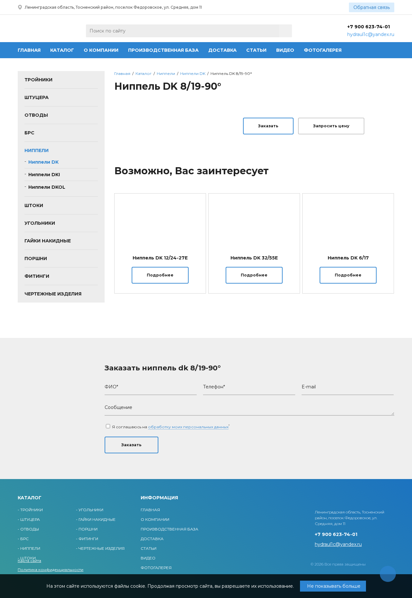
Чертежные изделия (52, 294)
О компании (101, 50)
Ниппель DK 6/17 (348, 258)
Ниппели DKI (44, 174)
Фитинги (36, 276)
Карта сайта (29, 560)
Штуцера (36, 97)
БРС (29, 133)
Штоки (33, 205)
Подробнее (160, 275)
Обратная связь (371, 7)
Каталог (62, 50)
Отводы (36, 115)
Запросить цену (331, 125)
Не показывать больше (333, 586)
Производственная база (163, 50)
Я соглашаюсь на (170, 426)
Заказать (268, 125)
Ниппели (36, 150)
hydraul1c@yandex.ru (370, 34)
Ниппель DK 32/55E (254, 258)
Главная (29, 50)
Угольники (39, 223)
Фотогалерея (323, 50)
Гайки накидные (47, 241)
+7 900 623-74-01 (368, 27)
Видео (285, 50)
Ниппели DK (43, 162)
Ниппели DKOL (46, 187)
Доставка (222, 50)
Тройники (38, 80)
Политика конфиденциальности (50, 569)
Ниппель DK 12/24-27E (160, 258)
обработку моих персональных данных (188, 426)
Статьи (256, 50)
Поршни (35, 258)
